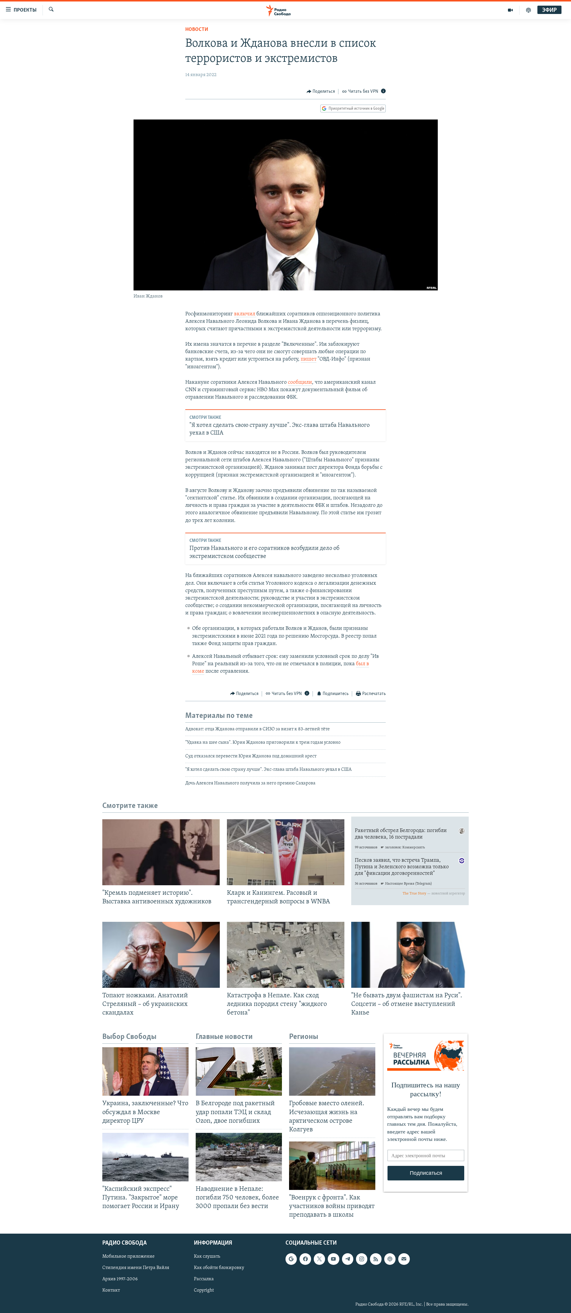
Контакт (111, 1290)
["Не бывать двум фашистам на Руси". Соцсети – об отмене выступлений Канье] (410, 955)
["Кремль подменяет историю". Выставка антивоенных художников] (161, 852)
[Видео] (510, 10)
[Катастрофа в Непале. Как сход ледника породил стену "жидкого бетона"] (285, 955)
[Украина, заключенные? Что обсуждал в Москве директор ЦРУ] (145, 1071)
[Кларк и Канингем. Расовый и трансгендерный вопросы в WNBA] (285, 852)
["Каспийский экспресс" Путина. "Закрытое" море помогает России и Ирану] (145, 1157)
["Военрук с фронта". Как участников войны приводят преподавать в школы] (332, 1165)
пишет (308, 359)
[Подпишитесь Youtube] (333, 1259)
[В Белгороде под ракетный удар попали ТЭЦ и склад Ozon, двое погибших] (239, 1071)
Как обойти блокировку (219, 1268)
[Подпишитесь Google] (291, 1259)
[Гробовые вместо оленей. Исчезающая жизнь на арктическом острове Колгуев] (332, 1071)
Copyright (204, 1290)
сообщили (300, 382)
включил (245, 314)
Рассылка (204, 1279)
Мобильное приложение (128, 1256)
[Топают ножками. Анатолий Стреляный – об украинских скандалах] (161, 955)
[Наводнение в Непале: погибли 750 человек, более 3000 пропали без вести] (239, 1157)
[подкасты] (528, 10)
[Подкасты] (390, 1259)
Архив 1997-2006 (120, 1279)
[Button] (321, 91)
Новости (196, 29)
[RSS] (375, 1259)
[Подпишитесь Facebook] (305, 1259)
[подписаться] (404, 1259)
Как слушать (207, 1256)
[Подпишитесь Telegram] (347, 1259)
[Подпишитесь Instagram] (361, 1259)
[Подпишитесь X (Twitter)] (319, 1259)
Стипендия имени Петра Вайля (135, 1268)
